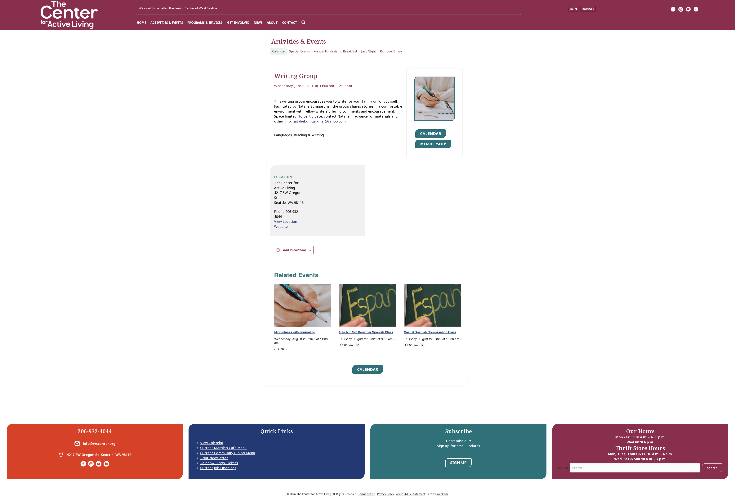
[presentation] (302, 305)
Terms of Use (366, 494)
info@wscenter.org (99, 443)
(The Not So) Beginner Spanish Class (366, 332)
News (258, 22)
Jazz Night (368, 51)
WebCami (442, 494)
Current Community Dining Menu (227, 453)
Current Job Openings (218, 468)
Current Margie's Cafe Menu (223, 447)
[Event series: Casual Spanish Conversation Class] (422, 345)
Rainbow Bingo (391, 51)
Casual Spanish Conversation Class (430, 332)
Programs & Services (205, 22)
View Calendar (211, 442)
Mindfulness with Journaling (294, 332)
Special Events (299, 51)
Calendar (278, 51)
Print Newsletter (214, 458)
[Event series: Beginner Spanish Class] (357, 345)
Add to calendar (294, 250)
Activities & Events (166, 22)
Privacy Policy (385, 494)
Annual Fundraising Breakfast (335, 51)
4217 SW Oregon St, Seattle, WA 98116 (99, 454)
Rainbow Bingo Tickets (219, 463)
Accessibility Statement (410, 494)
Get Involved (238, 22)
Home (141, 22)
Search (563, 468)
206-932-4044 (95, 431)
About (272, 22)
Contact (289, 22)
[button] (304, 23)
